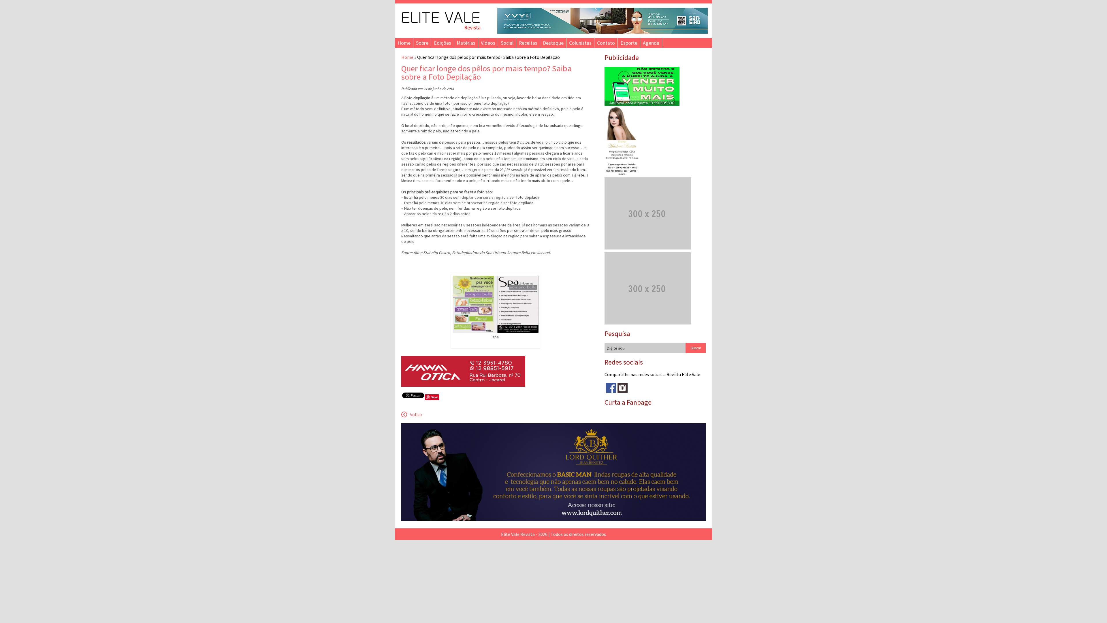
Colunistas (580, 43)
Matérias (466, 43)
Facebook (611, 388)
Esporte (628, 43)
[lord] (553, 519)
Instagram (622, 388)
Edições (442, 43)
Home (404, 43)
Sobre (422, 43)
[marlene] (624, 174)
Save (434, 397)
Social (507, 43)
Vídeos (488, 43)
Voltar (416, 414)
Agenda (651, 43)
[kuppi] (642, 104)
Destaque (553, 43)
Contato (606, 43)
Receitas (528, 43)
